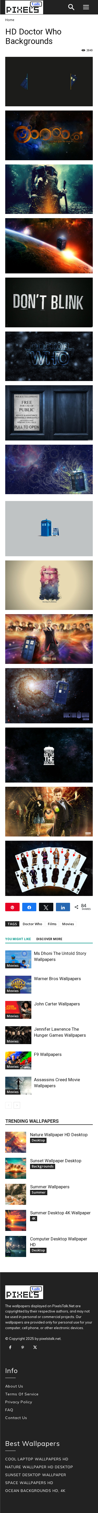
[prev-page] (8, 1105)
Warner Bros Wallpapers (57, 978)
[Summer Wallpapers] (15, 1194)
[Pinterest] (23, 1348)
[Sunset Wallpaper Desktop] (15, 1168)
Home (9, 20)
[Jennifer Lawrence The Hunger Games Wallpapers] (18, 1035)
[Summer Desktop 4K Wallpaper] (15, 1220)
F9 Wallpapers (48, 1054)
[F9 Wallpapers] (18, 1060)
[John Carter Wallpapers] (18, 1010)
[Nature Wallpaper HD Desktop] (15, 1142)
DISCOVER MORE (49, 939)
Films (52, 923)
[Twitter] (35, 1348)
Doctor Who (32, 923)
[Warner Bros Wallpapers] (18, 985)
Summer (39, 1192)
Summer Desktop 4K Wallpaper (60, 1212)
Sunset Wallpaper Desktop (55, 1160)
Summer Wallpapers (50, 1186)
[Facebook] (10, 1348)
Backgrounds (43, 1166)
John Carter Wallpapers (57, 1003)
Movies (68, 923)
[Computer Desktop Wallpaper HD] (15, 1246)
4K (34, 1218)
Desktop (38, 1140)
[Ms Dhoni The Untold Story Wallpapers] (18, 959)
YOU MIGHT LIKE (18, 939)
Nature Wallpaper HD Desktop (59, 1134)
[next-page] (17, 1105)
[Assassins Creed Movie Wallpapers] (18, 1086)
